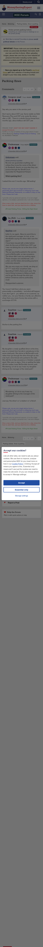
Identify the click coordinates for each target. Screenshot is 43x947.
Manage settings (21, 495)
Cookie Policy (17, 463)
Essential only (21, 489)
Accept (21, 482)
